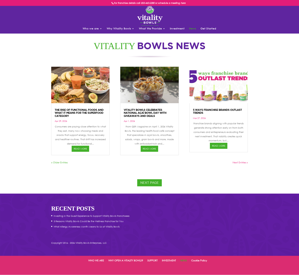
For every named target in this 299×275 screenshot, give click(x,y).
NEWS (183, 260)
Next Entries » (240, 162)
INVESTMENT (169, 260)
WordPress (105, 270)
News (192, 28)
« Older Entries (59, 162)
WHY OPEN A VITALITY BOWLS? (125, 260)
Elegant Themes (74, 270)
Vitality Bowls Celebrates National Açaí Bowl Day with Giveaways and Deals (145, 112)
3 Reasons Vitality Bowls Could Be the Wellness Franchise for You (89, 221)
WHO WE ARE (96, 260)
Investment (177, 28)
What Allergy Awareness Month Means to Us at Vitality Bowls (87, 226)
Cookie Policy (199, 260)
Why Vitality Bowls (119, 28)
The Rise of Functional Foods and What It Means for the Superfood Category (79, 112)
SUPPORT (152, 260)
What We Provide (150, 28)
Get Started (208, 28)
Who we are (91, 28)
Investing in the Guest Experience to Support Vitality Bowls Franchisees (91, 216)
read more (80, 148)
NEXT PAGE (149, 182)
